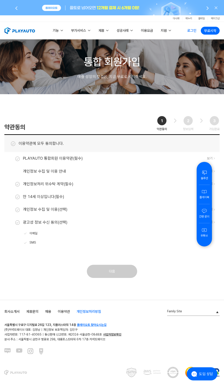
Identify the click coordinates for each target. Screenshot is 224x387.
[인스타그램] (31, 351)
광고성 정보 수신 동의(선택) (45, 222)
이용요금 (147, 30)
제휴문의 (32, 311)
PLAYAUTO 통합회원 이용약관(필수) (53, 158)
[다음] (207, 7)
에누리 (189, 18)
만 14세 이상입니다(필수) (43, 196)
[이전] (16, 7)
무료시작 (210, 31)
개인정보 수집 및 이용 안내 (44, 171)
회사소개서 (12, 311)
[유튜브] (19, 351)
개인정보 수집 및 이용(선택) (45, 209)
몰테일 (201, 18)
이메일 (33, 233)
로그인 (191, 30)
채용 (48, 311)
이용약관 (64, 311)
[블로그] (7, 351)
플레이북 (204, 197)
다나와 (176, 18)
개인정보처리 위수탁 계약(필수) (48, 184)
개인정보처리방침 (89, 311)
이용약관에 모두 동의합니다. (41, 143)
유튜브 (204, 235)
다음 (112, 271)
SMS (33, 242)
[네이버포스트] (42, 351)
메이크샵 (215, 18)
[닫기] (216, 7)
